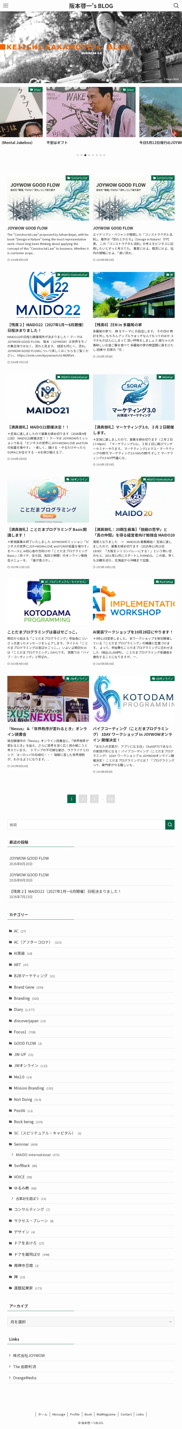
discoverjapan (30, 1020)
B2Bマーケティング (34, 975)
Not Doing (27, 1099)
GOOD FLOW (28, 1043)
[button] (78, 155)
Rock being (28, 1121)
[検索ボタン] (176, 5)
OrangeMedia (24, 1377)
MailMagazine (106, 1414)
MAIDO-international (37, 1154)
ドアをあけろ (29, 1243)
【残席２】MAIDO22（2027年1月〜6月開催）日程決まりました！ (65, 893)
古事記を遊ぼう (31, 1198)
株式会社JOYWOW (29, 1355)
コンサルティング (32, 1209)
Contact (126, 1414)
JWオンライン (30, 1065)
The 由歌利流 (24, 1366)
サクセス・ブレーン (34, 1220)
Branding (26, 998)
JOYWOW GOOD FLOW (29, 860)
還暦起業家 (28, 1288)
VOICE (23, 1177)
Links (140, 1414)
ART (21, 964)
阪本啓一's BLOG (91, 6)
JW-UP (23, 1054)
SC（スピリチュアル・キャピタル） (47, 1133)
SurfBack (25, 1165)
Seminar (26, 1144)
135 (111, 798)
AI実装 (23, 953)
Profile (75, 1414)
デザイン (24, 1232)
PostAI (23, 1110)
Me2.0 (23, 1077)
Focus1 (25, 1032)
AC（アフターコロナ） (38, 942)
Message (58, 1414)
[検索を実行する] (170, 825)
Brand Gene (28, 987)
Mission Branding (33, 1088)
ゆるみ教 (25, 1188)
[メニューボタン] (5, 5)
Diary (24, 1009)
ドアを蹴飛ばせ (32, 1254)
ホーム (42, 1414)
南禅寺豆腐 (26, 1265)
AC (20, 931)
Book (88, 1414)
